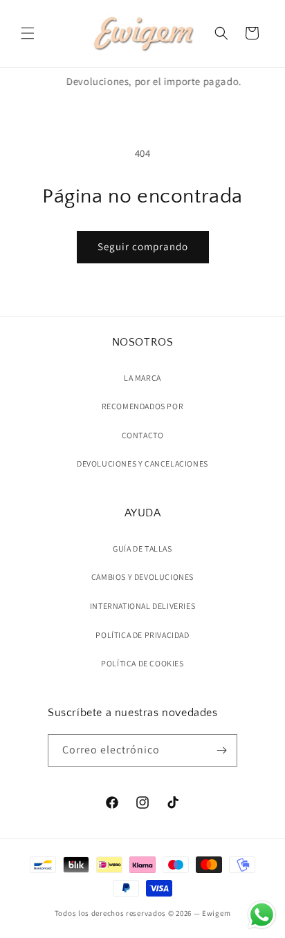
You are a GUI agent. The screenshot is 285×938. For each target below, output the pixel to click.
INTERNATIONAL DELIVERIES (142, 606)
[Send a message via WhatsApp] (262, 915)
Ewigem (216, 913)
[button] (27, 33)
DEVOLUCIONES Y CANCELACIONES (142, 463)
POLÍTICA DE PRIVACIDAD (142, 635)
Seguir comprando (143, 246)
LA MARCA (142, 378)
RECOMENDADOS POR (143, 406)
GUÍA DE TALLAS (142, 548)
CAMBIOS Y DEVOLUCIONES (142, 577)
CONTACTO (143, 435)
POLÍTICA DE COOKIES (142, 663)
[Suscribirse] (221, 750)
